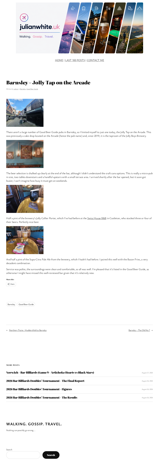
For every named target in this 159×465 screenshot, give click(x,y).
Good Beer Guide (32, 89)
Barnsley (23, 89)
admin (16, 89)
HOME (59, 60)
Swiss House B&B (96, 218)
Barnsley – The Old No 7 (139, 330)
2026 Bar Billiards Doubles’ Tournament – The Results (41, 397)
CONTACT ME (95, 60)
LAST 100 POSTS (75, 60)
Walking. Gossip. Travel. (34, 423)
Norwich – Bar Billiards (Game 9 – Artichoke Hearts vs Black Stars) (50, 372)
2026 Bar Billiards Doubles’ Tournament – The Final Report (45, 381)
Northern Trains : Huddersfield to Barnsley (28, 330)
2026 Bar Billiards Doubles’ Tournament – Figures (39, 389)
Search (9, 449)
